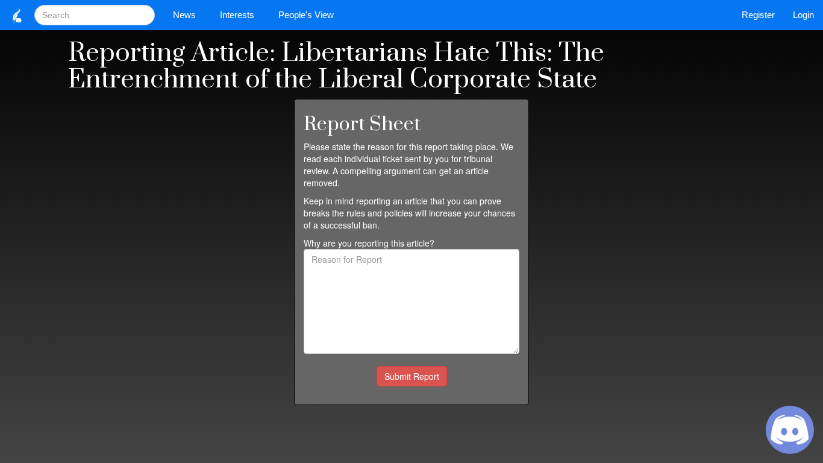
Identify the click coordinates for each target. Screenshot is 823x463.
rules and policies (379, 213)
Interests (237, 15)
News (184, 15)
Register (758, 15)
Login (803, 15)
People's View (306, 15)
